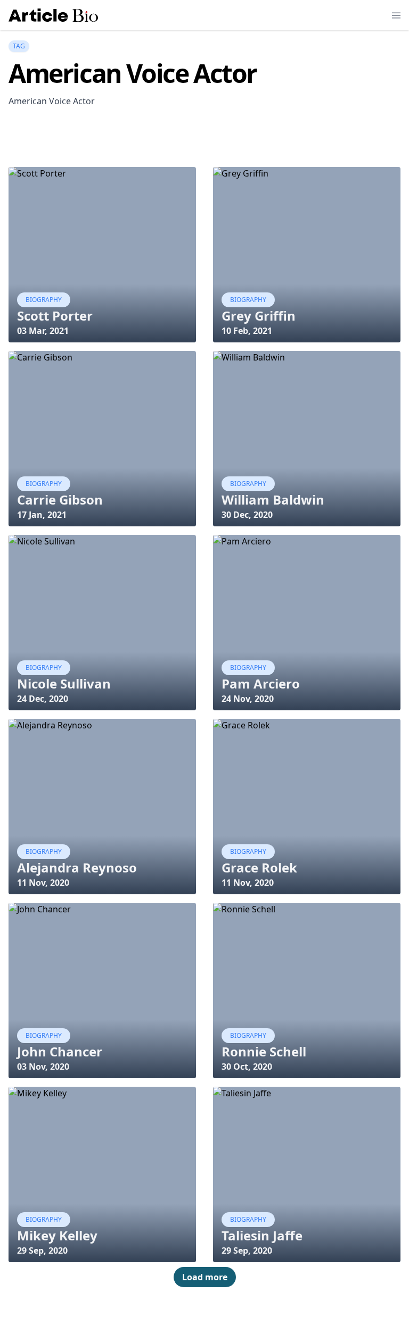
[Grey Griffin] (306, 254)
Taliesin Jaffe (262, 1235)
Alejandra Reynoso (77, 867)
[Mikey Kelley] (102, 1174)
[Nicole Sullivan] (102, 622)
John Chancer (59, 1051)
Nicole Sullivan (64, 683)
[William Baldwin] (306, 438)
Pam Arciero (261, 683)
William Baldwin (273, 499)
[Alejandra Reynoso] (102, 806)
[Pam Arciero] (306, 622)
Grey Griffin (259, 315)
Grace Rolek (259, 867)
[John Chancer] (102, 990)
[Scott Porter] (102, 254)
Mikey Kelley (57, 1235)
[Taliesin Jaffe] (306, 1174)
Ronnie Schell (264, 1051)
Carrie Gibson (60, 499)
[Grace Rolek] (306, 806)
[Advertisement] (202, 140)
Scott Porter (55, 315)
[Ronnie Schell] (306, 990)
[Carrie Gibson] (102, 438)
